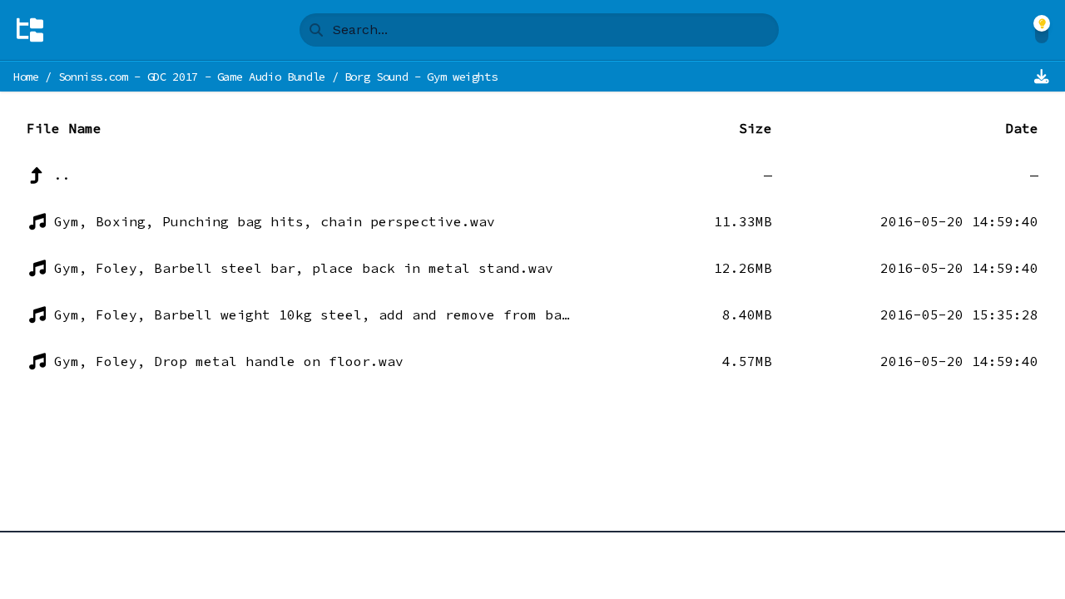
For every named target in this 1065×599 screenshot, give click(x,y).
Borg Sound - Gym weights (421, 76)
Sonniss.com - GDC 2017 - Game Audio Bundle (191, 76)
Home (26, 76)
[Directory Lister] (30, 30)
